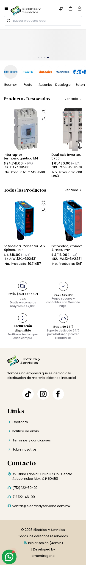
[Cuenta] (79, 9)
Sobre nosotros (24, 449)
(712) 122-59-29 (24, 487)
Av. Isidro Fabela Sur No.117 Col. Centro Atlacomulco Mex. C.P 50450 (42, 476)
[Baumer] (10, 72)
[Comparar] (61, 9)
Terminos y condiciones (31, 440)
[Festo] (28, 72)
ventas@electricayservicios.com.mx (41, 506)
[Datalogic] (63, 72)
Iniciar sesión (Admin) (45, 543)
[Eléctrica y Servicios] (26, 8)
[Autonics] (45, 72)
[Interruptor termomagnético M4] (26, 129)
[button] (70, 8)
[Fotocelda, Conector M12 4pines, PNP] (26, 220)
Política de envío (25, 431)
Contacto (20, 422)
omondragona (43, 555)
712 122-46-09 (23, 497)
